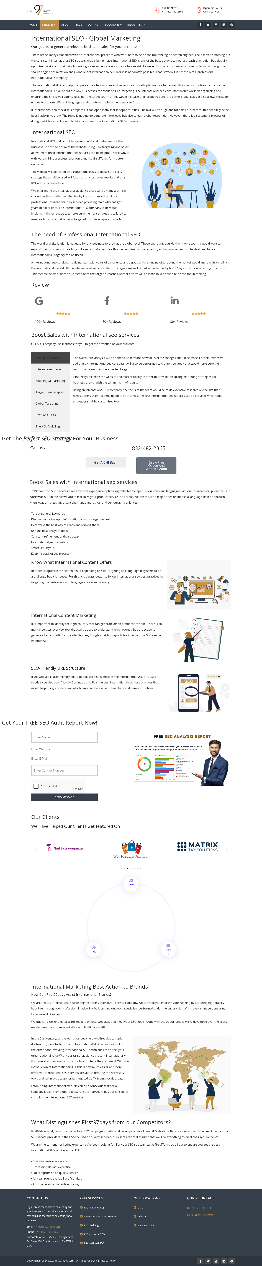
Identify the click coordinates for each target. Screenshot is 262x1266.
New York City (146, 1225)
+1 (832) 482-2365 (47, 1231)
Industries (134, 24)
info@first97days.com (48, 1226)
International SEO (94, 1243)
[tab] (50, 358)
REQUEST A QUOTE (200, 1208)
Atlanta (142, 1216)
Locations (112, 24)
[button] (35, 849)
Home (33, 24)
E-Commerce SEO (94, 1234)
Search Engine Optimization (100, 1216)
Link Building (91, 1225)
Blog (78, 24)
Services (47, 24)
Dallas (141, 1207)
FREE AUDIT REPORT (201, 1215)
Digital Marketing (94, 1207)
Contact (94, 24)
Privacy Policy (107, 1260)
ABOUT (65, 24)
